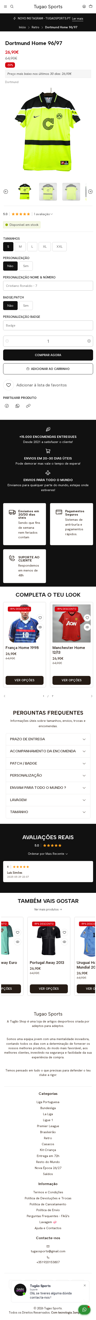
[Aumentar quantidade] (89, 341)
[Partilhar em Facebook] (6, 406)
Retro (35, 27)
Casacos (48, 1144)
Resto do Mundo (48, 1162)
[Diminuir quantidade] (7, 341)
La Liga (48, 1114)
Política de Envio (48, 1210)
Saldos (48, 1174)
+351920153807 (48, 1262)
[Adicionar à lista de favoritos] (40, 617)
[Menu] (5, 7)
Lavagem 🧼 (48, 1222)
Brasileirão (48, 1132)
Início (22, 27)
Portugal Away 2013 (34, 962)
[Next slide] (89, 192)
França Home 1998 (22, 647)
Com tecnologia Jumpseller (69, 1312)
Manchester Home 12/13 (68, 650)
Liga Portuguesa (48, 1102)
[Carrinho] (90, 6)
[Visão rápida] (40, 627)
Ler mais (77, 18)
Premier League (48, 1126)
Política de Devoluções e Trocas (48, 1198)
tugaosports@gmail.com (48, 1251)
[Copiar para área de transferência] (28, 406)
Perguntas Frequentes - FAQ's (48, 1216)
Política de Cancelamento (48, 1204)
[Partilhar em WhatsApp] (17, 406)
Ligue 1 (48, 1120)
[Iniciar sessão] (84, 7)
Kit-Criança (48, 1150)
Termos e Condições (48, 1192)
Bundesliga (48, 1108)
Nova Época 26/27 (48, 1168)
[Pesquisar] (12, 7)
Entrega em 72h (48, 1156)
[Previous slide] (6, 192)
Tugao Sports (48, 6)
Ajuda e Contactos (48, 1228)
